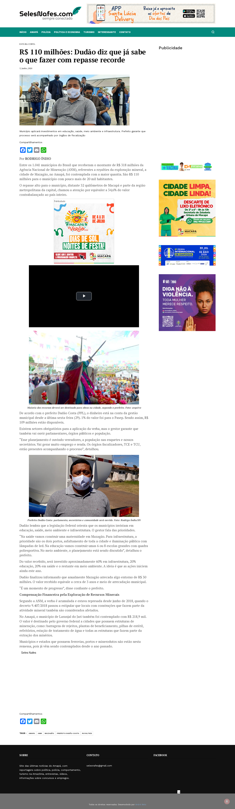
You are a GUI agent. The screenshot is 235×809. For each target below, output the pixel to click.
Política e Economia (67, 32)
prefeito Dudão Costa (68, 733)
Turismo (88, 32)
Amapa (32, 733)
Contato (125, 32)
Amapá (34, 32)
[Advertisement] (83, 685)
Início (22, 32)
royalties (87, 733)
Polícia (46, 32)
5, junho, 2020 (25, 68)
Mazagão (49, 733)
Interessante (107, 32)
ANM (40, 733)
